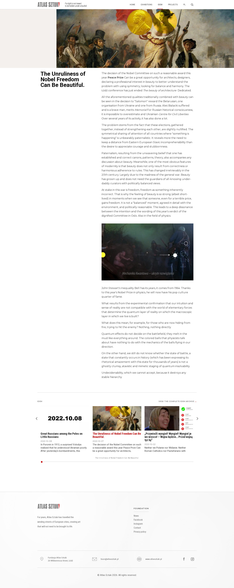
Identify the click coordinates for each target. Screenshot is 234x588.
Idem (160, 5)
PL (184, 5)
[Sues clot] (84, 462)
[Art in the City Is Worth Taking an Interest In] (188, 462)
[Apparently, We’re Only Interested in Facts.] (158, 462)
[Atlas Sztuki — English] (51, 4)
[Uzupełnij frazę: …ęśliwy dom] (43, 462)
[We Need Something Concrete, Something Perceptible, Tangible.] (164, 462)
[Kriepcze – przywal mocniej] (62, 462)
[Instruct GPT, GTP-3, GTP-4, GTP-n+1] (155, 462)
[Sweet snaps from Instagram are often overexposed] (129, 462)
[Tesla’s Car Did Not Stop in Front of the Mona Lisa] (83, 462)
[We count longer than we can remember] (109, 462)
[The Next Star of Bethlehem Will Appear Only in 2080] (126, 462)
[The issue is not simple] (165, 462)
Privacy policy (140, 531)
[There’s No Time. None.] (170, 462)
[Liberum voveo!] (53, 462)
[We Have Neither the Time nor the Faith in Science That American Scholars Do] (70, 462)
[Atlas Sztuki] (48, 506)
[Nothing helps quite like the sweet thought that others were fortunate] (123, 462)
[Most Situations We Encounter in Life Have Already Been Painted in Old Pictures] (146, 462)
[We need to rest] (142, 462)
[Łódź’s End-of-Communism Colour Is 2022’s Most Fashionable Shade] (71, 462)
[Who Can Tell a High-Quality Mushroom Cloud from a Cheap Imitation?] (152, 462)
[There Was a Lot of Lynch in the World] (96, 462)
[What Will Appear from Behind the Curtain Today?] (81, 462)
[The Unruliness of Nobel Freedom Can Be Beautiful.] (41, 462)
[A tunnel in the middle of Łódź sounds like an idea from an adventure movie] (131, 462)
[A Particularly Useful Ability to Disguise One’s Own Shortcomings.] (57, 462)
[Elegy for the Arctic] (79, 462)
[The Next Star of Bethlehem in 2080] (85, 462)
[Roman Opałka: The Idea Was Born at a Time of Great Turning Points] (95, 462)
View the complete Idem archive (178, 401)
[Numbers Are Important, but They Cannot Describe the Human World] (92, 462)
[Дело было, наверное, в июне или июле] (90, 462)
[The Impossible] (74, 462)
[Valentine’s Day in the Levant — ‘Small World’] (173, 462)
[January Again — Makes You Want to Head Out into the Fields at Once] (125, 462)
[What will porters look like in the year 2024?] (103, 462)
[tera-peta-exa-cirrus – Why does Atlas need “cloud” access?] (50, 462)
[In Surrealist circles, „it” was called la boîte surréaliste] (107, 462)
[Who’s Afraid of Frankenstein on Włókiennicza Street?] (69, 462)
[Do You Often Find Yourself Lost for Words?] (172, 462)
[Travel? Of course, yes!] (115, 462)
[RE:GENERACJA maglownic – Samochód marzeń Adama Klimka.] (60, 462)
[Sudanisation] (154, 462)
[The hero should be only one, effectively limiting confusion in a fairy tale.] (122, 462)
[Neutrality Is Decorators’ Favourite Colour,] (65, 462)
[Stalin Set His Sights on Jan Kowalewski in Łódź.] (171, 462)
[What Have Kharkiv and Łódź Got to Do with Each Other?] (63, 462)
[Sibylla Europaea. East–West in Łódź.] (61, 462)
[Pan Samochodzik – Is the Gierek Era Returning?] (76, 462)
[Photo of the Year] (116, 462)
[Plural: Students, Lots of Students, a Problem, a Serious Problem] (181, 462)
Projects (173, 5)
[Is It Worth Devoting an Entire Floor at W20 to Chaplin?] (153, 462)
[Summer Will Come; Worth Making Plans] (111, 462)
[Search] (192, 4)
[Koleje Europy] (72, 462)
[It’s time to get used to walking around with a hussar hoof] (190, 462)
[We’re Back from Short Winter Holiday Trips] (160, 462)
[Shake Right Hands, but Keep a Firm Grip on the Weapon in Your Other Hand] (64, 462)
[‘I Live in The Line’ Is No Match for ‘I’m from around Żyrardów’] (106, 462)
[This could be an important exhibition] (113, 462)
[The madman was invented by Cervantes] (117, 462)
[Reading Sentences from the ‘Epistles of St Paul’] (145, 462)
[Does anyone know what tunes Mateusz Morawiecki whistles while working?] (136, 462)
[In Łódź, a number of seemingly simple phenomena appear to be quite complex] (110, 462)
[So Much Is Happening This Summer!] (144, 462)
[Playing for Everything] (143, 462)
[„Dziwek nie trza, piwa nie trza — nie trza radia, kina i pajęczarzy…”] (51, 462)
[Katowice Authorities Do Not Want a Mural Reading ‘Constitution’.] (156, 462)
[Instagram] (192, 559)
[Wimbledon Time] (54, 462)
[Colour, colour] (75, 462)
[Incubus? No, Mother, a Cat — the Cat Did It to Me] (178, 462)
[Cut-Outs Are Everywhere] (149, 462)
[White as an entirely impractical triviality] (48, 462)
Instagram (138, 523)
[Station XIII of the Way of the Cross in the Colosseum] (68, 462)
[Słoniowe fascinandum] (77, 462)
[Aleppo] (82, 462)
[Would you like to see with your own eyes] (124, 462)
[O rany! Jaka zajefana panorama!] (191, 462)
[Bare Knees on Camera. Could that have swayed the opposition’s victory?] (135, 462)
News (136, 516)
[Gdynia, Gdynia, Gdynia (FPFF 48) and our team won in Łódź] (141, 462)
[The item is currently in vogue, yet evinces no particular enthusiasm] (98, 462)
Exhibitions (146, 5)
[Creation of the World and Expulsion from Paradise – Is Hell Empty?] (67, 462)
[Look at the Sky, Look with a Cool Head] (176, 462)
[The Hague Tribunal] (166, 462)
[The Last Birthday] (192, 462)
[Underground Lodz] (86, 462)
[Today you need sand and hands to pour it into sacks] (99, 462)
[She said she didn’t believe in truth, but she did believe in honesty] (114, 462)
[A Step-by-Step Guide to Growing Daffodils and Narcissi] (159, 462)
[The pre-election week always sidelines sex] (137, 462)
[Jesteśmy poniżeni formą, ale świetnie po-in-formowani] (91, 462)
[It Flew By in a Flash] (100, 462)
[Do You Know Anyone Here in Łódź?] (56, 462)
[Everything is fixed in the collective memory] (97, 462)
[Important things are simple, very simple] (130, 462)
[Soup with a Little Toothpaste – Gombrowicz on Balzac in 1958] (88, 462)
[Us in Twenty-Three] (174, 462)
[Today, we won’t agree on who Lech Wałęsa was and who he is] (140, 462)
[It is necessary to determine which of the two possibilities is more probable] (112, 462)
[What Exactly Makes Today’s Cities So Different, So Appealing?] (168, 462)
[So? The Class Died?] (133, 462)
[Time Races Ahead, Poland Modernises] (78, 462)
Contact (137, 527)
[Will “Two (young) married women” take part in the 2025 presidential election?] (102, 462)
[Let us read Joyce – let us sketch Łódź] (119, 462)
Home (132, 5)
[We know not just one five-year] (132, 462)
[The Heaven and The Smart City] (177, 462)
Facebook (138, 520)
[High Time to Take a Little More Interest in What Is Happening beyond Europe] (151, 462)
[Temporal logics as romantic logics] (49, 462)
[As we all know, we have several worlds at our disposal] (121, 462)
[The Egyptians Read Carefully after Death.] (93, 462)
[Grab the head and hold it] (105, 462)
